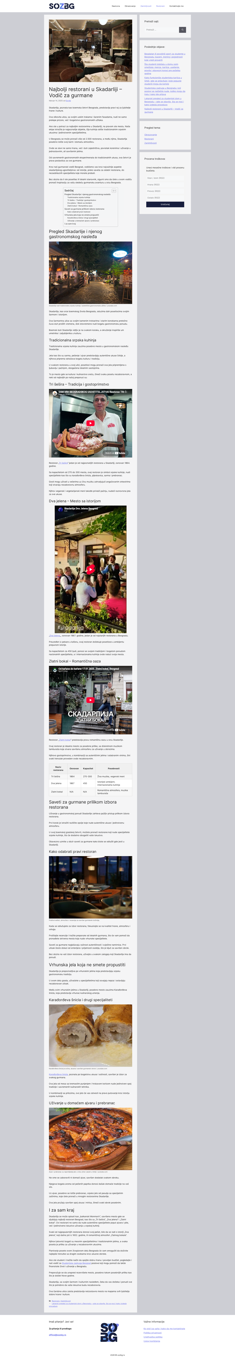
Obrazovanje (130, 6)
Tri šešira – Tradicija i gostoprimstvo (81, 200)
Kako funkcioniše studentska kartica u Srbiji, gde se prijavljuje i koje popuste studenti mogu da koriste (163, 80)
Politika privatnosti (153, 1333)
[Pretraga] (182, 30)
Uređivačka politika (153, 1337)
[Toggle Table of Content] (112, 191)
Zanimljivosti (146, 6)
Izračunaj (165, 204)
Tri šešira (63, 463)
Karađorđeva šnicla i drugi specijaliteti (82, 218)
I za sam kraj (70, 224)
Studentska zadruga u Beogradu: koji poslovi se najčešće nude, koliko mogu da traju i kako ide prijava (164, 91)
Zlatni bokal (65, 740)
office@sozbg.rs (57, 1335)
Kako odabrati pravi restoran (78, 212)
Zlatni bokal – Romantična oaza (79, 206)
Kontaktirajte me (177, 6)
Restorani (160, 6)
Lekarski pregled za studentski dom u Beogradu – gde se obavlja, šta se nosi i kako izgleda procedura (164, 101)
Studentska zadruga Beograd (76, 1263)
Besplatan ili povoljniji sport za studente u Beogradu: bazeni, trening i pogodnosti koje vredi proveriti (164, 57)
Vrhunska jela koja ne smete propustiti (82, 215)
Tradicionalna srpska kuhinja (78, 197)
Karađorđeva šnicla (58, 1074)
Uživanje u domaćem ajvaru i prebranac (83, 221)
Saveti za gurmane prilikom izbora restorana (84, 209)
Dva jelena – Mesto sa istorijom (79, 203)
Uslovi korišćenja (152, 1341)
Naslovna (116, 6)
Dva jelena (55, 635)
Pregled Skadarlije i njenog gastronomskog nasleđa (88, 194)
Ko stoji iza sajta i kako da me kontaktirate (164, 1328)
